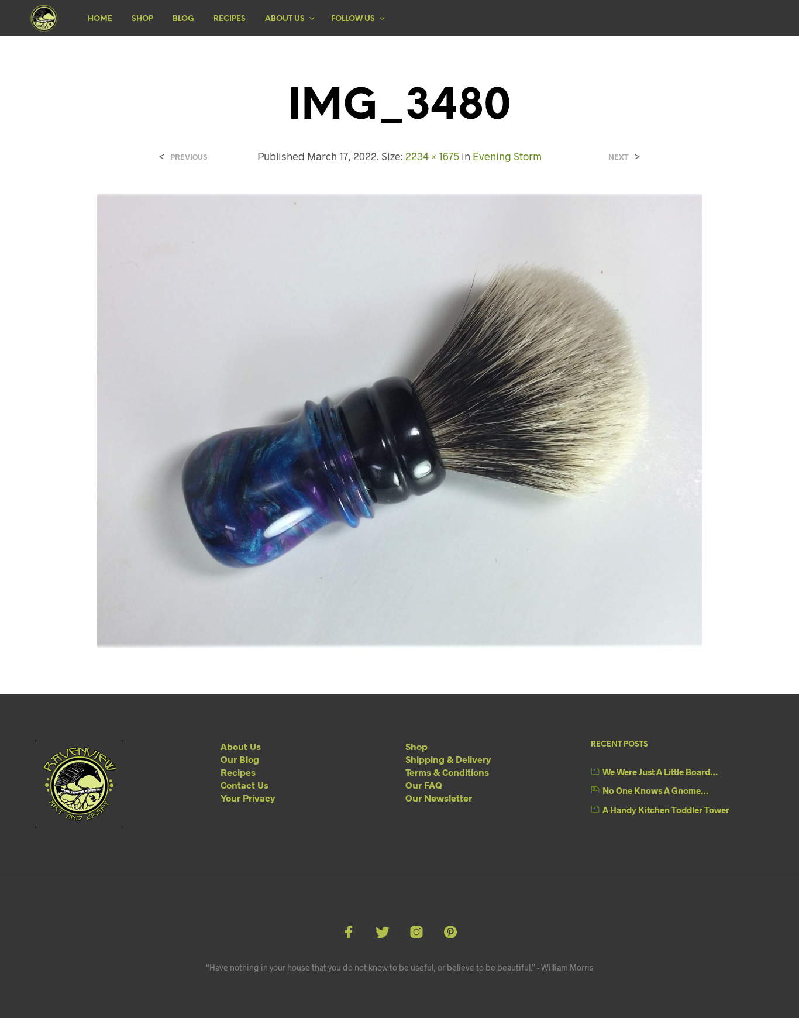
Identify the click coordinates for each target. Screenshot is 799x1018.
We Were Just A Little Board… (660, 771)
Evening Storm (507, 156)
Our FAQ (423, 784)
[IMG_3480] (399, 419)
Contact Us (244, 784)
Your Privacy (248, 797)
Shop (142, 19)
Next (618, 157)
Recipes (229, 19)
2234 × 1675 (432, 156)
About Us (285, 19)
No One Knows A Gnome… (655, 790)
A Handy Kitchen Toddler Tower (665, 809)
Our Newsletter (438, 797)
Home (100, 19)
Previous (188, 157)
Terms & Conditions (447, 772)
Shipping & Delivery (448, 759)
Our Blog (240, 759)
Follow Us (353, 19)
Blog (183, 19)
